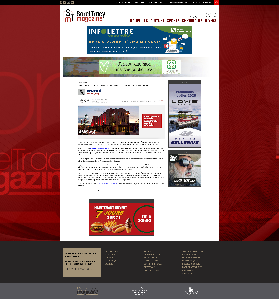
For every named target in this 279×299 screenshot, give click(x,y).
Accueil (119, 2)
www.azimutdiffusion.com (99, 148)
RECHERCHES (189, 254)
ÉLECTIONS (192, 2)
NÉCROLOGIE (146, 2)
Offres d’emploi (178, 2)
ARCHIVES (187, 270)
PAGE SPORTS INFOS (192, 267)
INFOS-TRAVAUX (161, 2)
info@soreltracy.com (78, 269)
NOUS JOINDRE (205, 2)
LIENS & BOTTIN (132, 2)
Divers (210, 20)
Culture (157, 20)
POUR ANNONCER (191, 264)
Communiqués (190, 261)
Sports (173, 20)
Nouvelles (139, 20)
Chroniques (192, 20)
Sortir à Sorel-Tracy (194, 251)
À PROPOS (187, 273)
